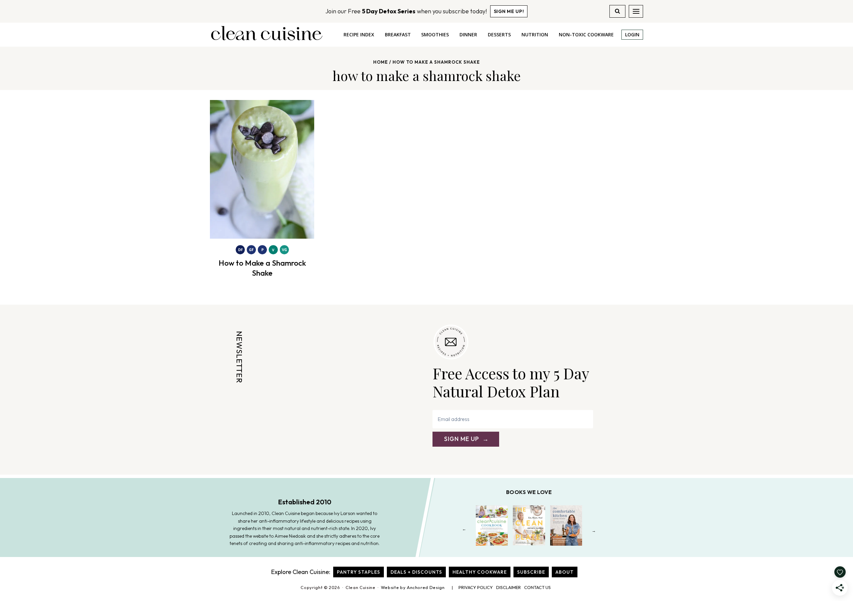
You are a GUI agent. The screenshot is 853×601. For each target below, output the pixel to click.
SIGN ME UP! (509, 11)
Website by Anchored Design (413, 587)
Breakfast (398, 34)
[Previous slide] (464, 530)
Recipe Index (359, 34)
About (564, 572)
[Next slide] (594, 530)
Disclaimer (508, 587)
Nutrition (534, 34)
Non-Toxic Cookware (586, 34)
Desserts (499, 34)
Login (632, 34)
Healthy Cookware (479, 572)
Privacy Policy (475, 587)
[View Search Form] (617, 11)
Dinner (468, 34)
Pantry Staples (358, 572)
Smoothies (435, 34)
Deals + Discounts (416, 572)
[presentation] (262, 169)
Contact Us (537, 587)
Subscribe (531, 572)
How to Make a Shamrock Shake (262, 268)
